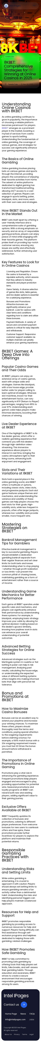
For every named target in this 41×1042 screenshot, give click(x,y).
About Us (8, 1034)
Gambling (9, 56)
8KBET (5, 128)
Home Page (11, 1013)
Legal (31, 1034)
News (23, 1013)
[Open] (34, 6)
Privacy (17, 1034)
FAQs (32, 1013)
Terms (24, 1034)
